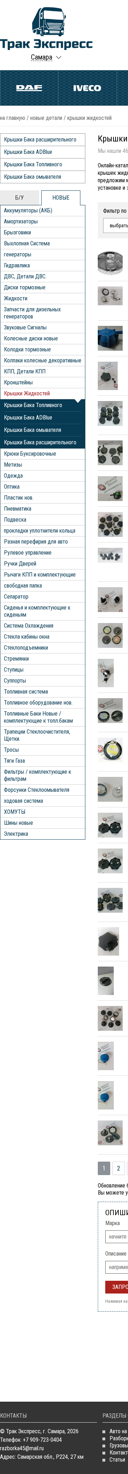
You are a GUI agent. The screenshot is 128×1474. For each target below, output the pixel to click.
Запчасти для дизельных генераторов (32, 313)
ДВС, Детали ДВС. (25, 276)
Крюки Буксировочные (30, 453)
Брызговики (17, 232)
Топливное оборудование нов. (38, 702)
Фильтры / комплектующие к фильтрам (37, 775)
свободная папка (23, 585)
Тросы (11, 749)
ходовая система (23, 800)
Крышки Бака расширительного (40, 139)
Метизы (13, 464)
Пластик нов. (18, 497)
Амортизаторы (21, 221)
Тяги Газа (14, 760)
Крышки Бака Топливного (33, 164)
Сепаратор (16, 596)
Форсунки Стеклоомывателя (36, 789)
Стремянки (16, 658)
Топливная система (26, 691)
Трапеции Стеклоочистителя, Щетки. (37, 735)
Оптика (12, 486)
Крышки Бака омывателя (32, 176)
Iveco (87, 88)
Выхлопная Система (27, 243)
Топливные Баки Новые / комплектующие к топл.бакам (38, 717)
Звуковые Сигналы (25, 327)
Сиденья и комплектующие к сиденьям (37, 611)
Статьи (117, 1459)
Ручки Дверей (20, 563)
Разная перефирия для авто (36, 541)
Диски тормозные (25, 287)
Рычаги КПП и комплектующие (40, 574)
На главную (12, 118)
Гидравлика (17, 265)
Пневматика (17, 508)
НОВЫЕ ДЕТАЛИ (46, 118)
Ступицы (13, 669)
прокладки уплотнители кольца (39, 530)
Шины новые (18, 822)
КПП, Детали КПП (25, 371)
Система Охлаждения (28, 625)
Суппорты (15, 680)
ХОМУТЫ (14, 811)
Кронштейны (18, 382)
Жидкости (15, 298)
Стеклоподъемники (26, 647)
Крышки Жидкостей (27, 393)
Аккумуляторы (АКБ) (28, 210)
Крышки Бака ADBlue (28, 152)
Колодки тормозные (27, 349)
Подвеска (15, 519)
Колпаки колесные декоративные (42, 360)
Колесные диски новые (31, 338)
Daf (29, 88)
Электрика (16, 833)
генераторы (17, 254)
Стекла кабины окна (26, 636)
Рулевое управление (28, 552)
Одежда (13, 475)
